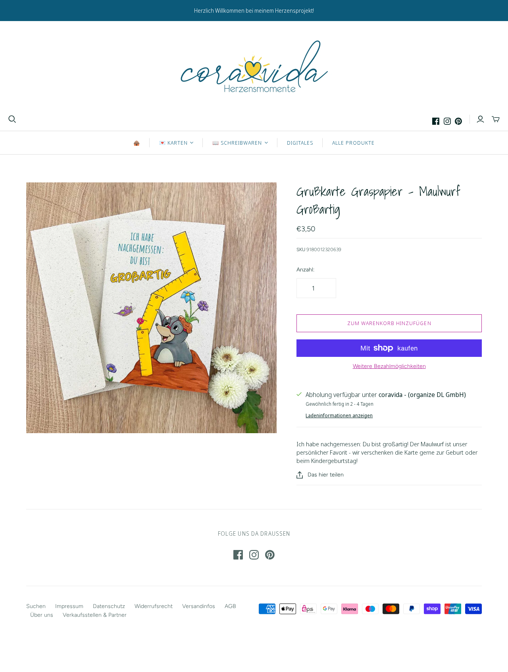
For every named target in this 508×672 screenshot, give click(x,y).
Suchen (36, 606)
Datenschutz (109, 606)
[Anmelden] (480, 119)
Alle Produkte (353, 142)
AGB (230, 606)
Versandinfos (198, 606)
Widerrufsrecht (154, 606)
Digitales (300, 142)
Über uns (41, 615)
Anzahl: (305, 269)
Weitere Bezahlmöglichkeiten (389, 366)
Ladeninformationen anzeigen (339, 415)
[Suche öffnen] (12, 119)
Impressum (69, 606)
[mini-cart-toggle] (495, 119)
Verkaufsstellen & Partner (95, 615)
